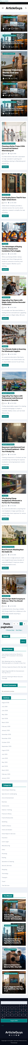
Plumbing (4, 853)
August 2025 (5, 750)
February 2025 (6, 774)
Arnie (6, 28)
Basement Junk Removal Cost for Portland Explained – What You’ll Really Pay (13, 449)
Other (3, 849)
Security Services (7, 865)
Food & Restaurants (7, 818)
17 (2, 1012)
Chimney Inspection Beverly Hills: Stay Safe (14, 667)
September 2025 (6, 746)
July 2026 (4, 706)
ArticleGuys (14, 8)
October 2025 (6, 742)
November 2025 (6, 738)
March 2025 (5, 770)
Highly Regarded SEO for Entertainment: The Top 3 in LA (14, 989)
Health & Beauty (6, 826)
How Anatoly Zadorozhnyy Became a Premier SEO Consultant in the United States (13, 25)
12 (10, 1010)
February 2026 (6, 726)
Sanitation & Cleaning (8, 393)
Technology (5, 873)
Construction (6, 194)
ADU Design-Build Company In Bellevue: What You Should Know (13, 601)
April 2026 (5, 718)
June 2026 (5, 710)
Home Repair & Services (9, 143)
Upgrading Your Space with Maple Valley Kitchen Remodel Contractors (13, 302)
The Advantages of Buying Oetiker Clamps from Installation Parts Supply (12, 249)
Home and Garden (7, 830)
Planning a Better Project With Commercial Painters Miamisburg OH (13, 148)
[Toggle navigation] (2, 8)
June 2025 (5, 758)
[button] (25, 66)
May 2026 (5, 714)
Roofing (4, 857)
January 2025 (6, 778)
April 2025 (5, 766)
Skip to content (4, 1)
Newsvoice (22, 1040)
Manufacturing (6, 845)
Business (4, 802)
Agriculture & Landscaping (9, 794)
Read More (5, 166)
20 (14, 1012)
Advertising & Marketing (9, 17)
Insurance (4, 837)
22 (21, 1012)
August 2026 (5, 702)
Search (6, 636)
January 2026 (6, 730)
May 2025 (5, 762)
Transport (4, 877)
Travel (3, 881)
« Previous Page (10, 630)
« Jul (2, 1025)
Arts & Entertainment (8, 798)
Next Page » (19, 630)
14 (17, 1010)
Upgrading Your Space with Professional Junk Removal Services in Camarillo (12, 398)
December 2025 (6, 734)
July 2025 (4, 754)
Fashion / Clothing (7, 810)
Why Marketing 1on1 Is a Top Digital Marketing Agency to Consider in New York (13, 43)
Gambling (4, 822)
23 (25, 1012)
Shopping (5, 244)
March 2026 (5, 722)
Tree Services (5, 885)
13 (13, 1010)
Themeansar (14, 1042)
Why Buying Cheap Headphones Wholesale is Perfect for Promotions (12, 500)
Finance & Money (7, 814)
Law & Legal (5, 841)
